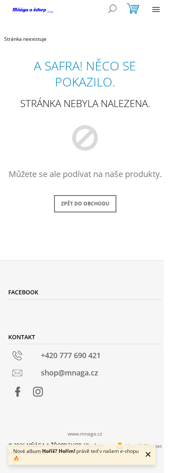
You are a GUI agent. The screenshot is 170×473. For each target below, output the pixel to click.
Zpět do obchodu (85, 203)
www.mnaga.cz (85, 433)
